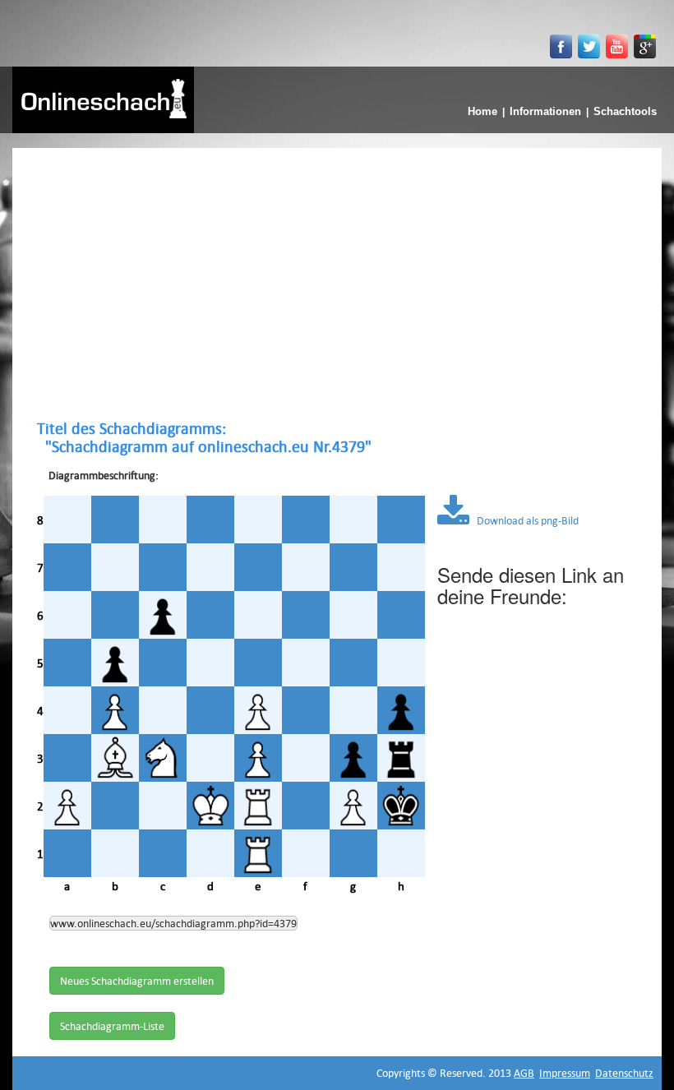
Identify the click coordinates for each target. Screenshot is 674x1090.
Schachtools (625, 111)
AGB (524, 1072)
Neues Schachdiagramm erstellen (137, 980)
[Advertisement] (337, 284)
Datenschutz (624, 1072)
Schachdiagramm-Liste (112, 1025)
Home (482, 111)
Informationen (545, 111)
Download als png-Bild (524, 520)
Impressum (564, 1072)
